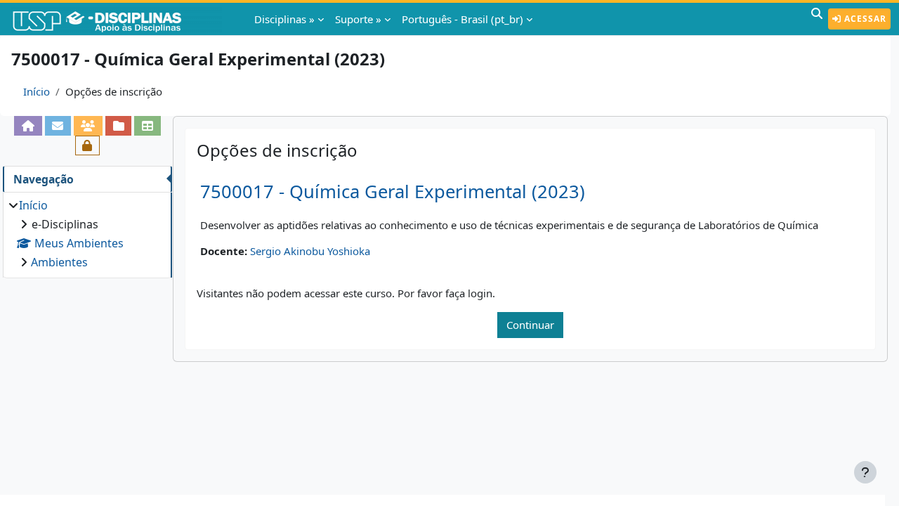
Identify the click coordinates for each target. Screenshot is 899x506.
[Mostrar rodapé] (865, 472)
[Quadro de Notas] (147, 126)
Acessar (863, 19)
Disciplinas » (284, 19)
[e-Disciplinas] (118, 19)
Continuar (530, 325)
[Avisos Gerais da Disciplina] (58, 126)
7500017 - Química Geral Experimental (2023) (392, 191)
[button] (817, 19)
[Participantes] (88, 126)
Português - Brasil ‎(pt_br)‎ (462, 19)
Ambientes (59, 262)
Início (36, 91)
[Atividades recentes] (118, 126)
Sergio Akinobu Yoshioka (310, 251)
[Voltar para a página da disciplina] (27, 126)
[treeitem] (87, 234)
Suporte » (358, 19)
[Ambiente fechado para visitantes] (87, 145)
